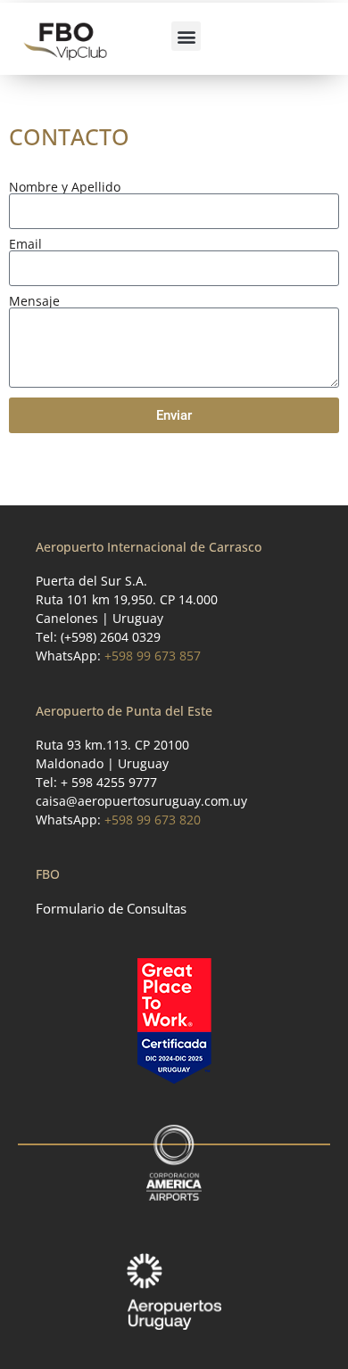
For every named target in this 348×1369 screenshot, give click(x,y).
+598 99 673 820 (152, 819)
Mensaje (34, 301)
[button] (186, 36)
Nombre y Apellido (64, 187)
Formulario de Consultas (111, 908)
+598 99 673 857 (152, 655)
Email (25, 244)
